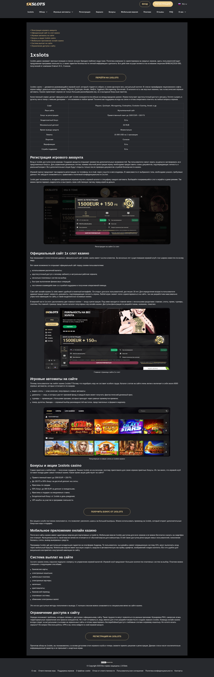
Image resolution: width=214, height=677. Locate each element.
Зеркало (99, 12)
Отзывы (160, 12)
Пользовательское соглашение (130, 671)
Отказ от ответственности (103, 671)
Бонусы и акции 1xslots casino (43, 38)
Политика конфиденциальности (159, 671)
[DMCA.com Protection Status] (107, 662)
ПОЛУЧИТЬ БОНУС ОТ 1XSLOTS (107, 512)
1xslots (30, 12)
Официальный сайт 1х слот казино (45, 33)
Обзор (42, 12)
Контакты (178, 671)
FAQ (171, 12)
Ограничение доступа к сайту (43, 46)
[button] (210, 668)
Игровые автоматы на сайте (42, 35)
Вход (145, 4)
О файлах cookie (83, 671)
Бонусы (112, 12)
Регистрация (162, 4)
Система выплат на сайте (41, 43)
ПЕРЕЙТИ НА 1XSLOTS (107, 78)
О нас (181, 12)
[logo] (36, 4)
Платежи (147, 12)
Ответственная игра (46, 671)
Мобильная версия (129, 12)
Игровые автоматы (62, 12)
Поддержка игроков (65, 671)
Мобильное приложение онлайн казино (47, 41)
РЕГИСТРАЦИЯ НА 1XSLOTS (107, 636)
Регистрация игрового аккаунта (44, 30)
